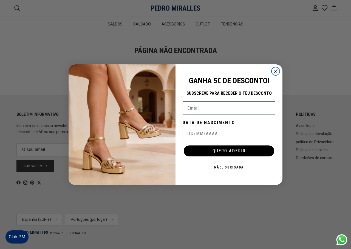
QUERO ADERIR (229, 150)
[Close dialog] (275, 71)
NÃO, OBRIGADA (229, 167)
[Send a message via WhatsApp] (341, 239)
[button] (341, 228)
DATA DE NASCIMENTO (209, 122)
